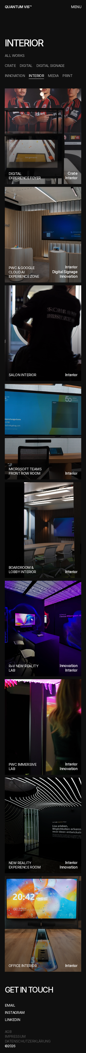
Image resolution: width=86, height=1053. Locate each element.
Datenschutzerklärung (27, 1041)
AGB (8, 1031)
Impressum (15, 1036)
